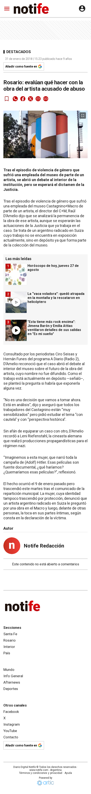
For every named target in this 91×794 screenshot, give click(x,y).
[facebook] (22, 98)
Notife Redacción (44, 546)
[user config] (82, 8)
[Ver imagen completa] (83, 115)
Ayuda (68, 772)
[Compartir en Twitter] (30, 98)
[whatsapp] (15, 98)
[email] (38, 98)
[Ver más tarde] (6, 98)
